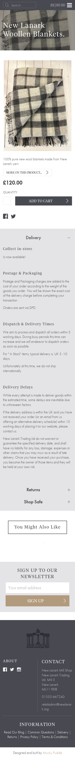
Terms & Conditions (55, 736)
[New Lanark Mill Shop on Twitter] (12, 669)
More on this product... (24, 172)
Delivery (62, 732)
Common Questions (41, 732)
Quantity (7, 192)
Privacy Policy (29, 736)
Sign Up (35, 601)
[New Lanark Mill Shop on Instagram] (19, 669)
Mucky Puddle (52, 752)
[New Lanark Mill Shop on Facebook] (5, 669)
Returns (12, 736)
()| (57, 5)
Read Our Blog (14, 732)
